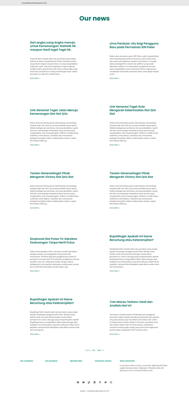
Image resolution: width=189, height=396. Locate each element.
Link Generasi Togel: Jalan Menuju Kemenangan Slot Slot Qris (54, 112)
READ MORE (35, 78)
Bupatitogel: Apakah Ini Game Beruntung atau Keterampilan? (132, 238)
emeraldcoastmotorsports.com (34, 3)
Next (100, 350)
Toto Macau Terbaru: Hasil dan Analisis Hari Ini (131, 303)
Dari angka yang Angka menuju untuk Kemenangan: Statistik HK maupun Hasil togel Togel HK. (53, 46)
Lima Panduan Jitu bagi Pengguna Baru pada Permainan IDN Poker (134, 45)
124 (93, 350)
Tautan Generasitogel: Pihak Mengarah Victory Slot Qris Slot (51, 175)
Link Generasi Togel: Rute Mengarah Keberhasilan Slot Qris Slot (133, 110)
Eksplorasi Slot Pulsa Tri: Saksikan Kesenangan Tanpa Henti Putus (53, 240)
